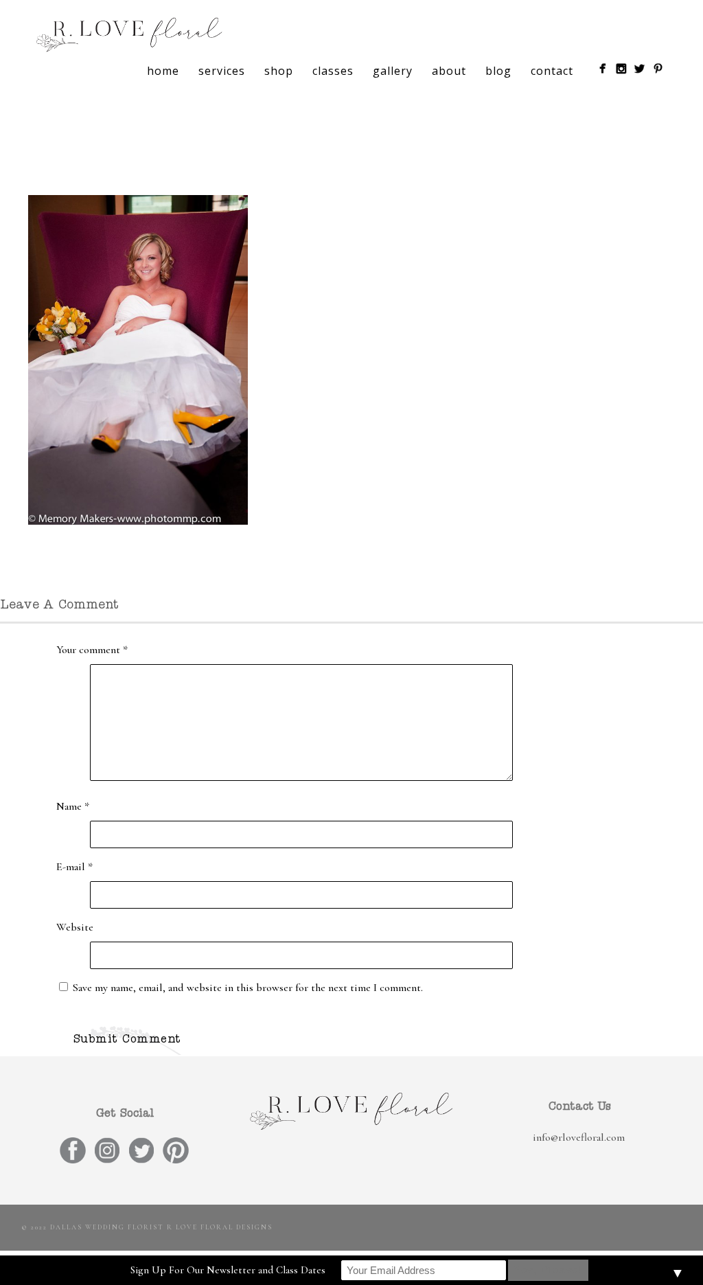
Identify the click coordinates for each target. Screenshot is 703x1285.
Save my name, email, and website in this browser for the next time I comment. (248, 987)
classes (333, 70)
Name (72, 806)
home (163, 70)
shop (278, 70)
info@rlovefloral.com (579, 1137)
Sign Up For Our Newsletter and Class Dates (227, 1270)
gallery (393, 70)
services (221, 70)
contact (552, 70)
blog (498, 70)
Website (74, 927)
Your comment (92, 650)
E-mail (74, 867)
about (449, 70)
